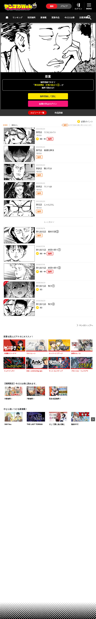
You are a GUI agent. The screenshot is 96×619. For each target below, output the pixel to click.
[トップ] (7, 17)
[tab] (37, 113)
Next (93, 419)
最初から (15, 125)
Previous (3, 419)
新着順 (5, 125)
